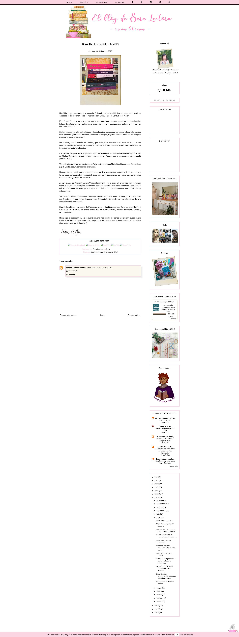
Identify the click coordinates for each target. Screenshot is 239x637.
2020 (157, 494)
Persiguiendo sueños (165, 459)
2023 (157, 484)
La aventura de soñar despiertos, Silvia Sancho (164, 568)
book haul (95, 252)
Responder (70, 274)
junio (159, 517)
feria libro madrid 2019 (109, 252)
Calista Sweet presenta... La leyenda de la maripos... (166, 561)
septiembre (161, 511)
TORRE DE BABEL (165, 447)
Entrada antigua (134, 315)
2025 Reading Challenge (164, 301)
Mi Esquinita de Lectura (165, 418)
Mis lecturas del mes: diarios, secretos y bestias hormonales (165, 451)
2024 (157, 480)
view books (173, 318)
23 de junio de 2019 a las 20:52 (99, 267)
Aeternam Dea (165, 426)
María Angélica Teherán (76, 267)
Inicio (102, 315)
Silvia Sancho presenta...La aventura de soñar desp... (166, 576)
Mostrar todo (174, 466)
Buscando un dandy (165, 437)
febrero (160, 598)
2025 (157, 477)
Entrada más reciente (68, 315)
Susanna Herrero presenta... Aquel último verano (166, 548)
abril (158, 591)
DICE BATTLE (165, 420)
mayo (159, 588)
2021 (157, 491)
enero (159, 601)
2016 (157, 612)
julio (158, 514)
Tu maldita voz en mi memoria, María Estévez (166, 536)
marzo (159, 595)
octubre (160, 507)
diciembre (161, 500)
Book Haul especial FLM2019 (163, 541)
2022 (157, 487)
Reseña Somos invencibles (165, 461)
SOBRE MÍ (119, 2)
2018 (157, 606)
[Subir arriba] (232, 629)
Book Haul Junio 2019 (164, 520)
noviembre (161, 504)
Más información (186, 635)
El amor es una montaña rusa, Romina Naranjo (166, 530)
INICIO (69, 2)
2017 (157, 609)
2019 (157, 497)
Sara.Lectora (167, 305)
